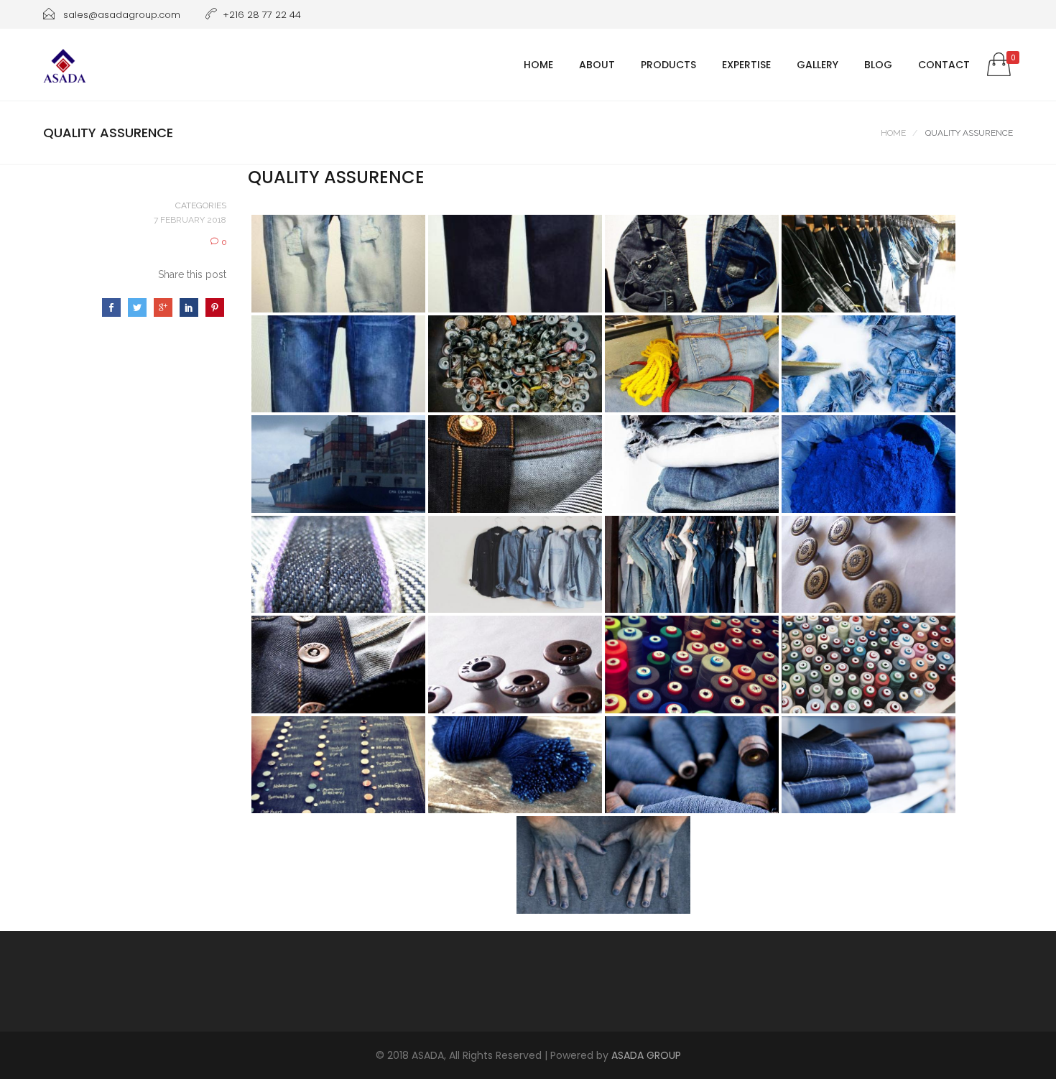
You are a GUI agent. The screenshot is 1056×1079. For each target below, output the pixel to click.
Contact (944, 64)
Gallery (817, 64)
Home (538, 64)
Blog (878, 64)
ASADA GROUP (646, 1055)
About (597, 64)
